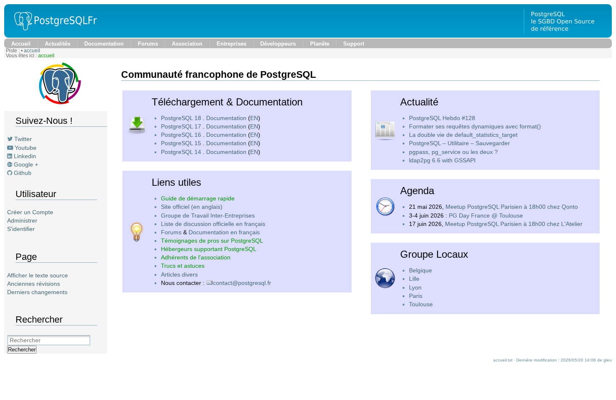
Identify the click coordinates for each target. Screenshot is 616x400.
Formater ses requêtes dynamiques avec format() (475, 126)
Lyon (415, 287)
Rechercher (22, 349)
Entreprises (231, 44)
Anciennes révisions (33, 283)
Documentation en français (224, 232)
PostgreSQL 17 (181, 126)
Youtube (25, 147)
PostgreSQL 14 (181, 152)
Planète (319, 44)
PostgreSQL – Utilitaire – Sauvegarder (459, 143)
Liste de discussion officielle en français (213, 224)
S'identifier (21, 229)
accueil (32, 50)
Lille (414, 278)
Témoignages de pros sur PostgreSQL (212, 240)
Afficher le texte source (37, 275)
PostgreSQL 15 (181, 143)
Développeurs (278, 44)
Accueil (21, 44)
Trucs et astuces (182, 265)
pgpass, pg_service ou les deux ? (453, 152)
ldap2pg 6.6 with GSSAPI (442, 160)
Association (187, 44)
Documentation (104, 44)
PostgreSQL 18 (181, 118)
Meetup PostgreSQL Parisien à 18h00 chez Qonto (511, 206)
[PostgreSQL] (52, 35)
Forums (148, 44)
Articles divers (179, 274)
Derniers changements (37, 292)
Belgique (420, 270)
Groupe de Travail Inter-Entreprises (208, 215)
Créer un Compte (30, 212)
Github (22, 172)
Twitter (23, 139)
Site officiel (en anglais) (192, 206)
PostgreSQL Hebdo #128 (442, 118)
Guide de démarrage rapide (198, 198)
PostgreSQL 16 (181, 134)
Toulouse (421, 304)
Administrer (22, 220)
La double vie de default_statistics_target (463, 134)
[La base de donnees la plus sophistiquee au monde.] (568, 35)
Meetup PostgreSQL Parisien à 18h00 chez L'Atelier (513, 224)
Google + (26, 164)
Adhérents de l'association (195, 257)
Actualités (57, 44)
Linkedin (25, 156)
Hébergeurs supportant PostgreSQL (208, 249)
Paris (415, 295)
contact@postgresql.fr (242, 282)
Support (353, 44)
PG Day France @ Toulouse (486, 215)
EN (254, 118)
